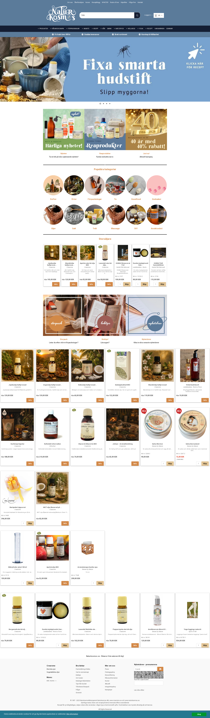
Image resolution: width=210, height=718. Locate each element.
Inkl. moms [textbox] (50, 681)
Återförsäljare (79, 2)
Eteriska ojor (51, 669)
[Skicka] (160, 669)
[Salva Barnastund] (179, 411)
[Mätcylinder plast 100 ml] (17, 547)
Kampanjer (108, 690)
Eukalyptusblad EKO (122, 385)
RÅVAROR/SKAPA (58, 28)
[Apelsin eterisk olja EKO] (82, 246)
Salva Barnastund (192, 444)
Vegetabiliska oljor (53, 672)
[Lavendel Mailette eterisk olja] (87, 610)
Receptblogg (96, 2)
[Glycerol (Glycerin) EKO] (74, 410)
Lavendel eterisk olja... (105, 264)
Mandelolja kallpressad (157, 385)
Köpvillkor (124, 2)
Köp (126, 284)
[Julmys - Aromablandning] (122, 424)
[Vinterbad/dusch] (192, 365)
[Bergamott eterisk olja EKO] (4, 595)
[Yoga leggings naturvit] (192, 610)
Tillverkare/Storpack (82, 687)
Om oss (70, 2)
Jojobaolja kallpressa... (52, 264)
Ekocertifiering (110, 675)
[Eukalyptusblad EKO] (109, 351)
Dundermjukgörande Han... (141, 264)
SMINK (109, 28)
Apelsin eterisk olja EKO (87, 264)
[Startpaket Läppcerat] (17, 488)
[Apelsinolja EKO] (39, 533)
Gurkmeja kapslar (17, 444)
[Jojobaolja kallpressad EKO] (47, 246)
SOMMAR (169, 28)
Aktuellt (107, 684)
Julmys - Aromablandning (123, 444)
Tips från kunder (81, 684)
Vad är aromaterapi (82, 672)
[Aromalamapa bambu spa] (87, 547)
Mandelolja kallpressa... (69, 264)
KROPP (95, 28)
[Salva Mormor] (144, 411)
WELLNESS (131, 28)
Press (107, 669)
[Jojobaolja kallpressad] (17, 365)
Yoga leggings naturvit (192, 629)
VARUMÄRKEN (159, 28)
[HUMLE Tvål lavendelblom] (158, 252)
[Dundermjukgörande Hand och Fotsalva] (140, 252)
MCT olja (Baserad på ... (52, 507)
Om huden (79, 678)
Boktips (78, 675)
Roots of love (114, 2)
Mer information (72, 714)
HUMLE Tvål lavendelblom (158, 264)
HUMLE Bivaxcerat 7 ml (123, 264)
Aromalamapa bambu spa (87, 567)
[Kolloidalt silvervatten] (52, 424)
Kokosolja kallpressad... (87, 385)
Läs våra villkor (139, 690)
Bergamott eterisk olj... (17, 629)
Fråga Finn (132, 2)
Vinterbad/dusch (192, 385)
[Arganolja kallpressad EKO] (39, 351)
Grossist (79, 693)
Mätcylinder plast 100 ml (17, 567)
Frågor (78, 690)
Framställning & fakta (83, 669)
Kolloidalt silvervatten (52, 444)
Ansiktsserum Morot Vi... (157, 629)
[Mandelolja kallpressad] (157, 365)
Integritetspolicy (110, 687)
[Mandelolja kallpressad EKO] (64, 246)
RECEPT (150, 28)
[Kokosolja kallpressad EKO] (74, 351)
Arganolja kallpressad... (52, 385)
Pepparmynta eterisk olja (122, 629)
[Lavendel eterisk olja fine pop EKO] (100, 246)
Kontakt (140, 2)
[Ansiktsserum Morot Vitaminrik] (157, 610)
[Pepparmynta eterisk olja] (122, 610)
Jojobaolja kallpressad (17, 385)
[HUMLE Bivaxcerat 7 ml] (123, 252)
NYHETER (105, 2)
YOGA (141, 28)
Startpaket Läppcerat (17, 507)
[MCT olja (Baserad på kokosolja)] (52, 488)
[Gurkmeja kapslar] (17, 424)
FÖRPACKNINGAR (73, 28)
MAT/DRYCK (120, 28)
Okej (199, 714)
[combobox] (52, 681)
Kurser (88, 2)
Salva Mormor (157, 444)
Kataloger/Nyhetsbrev (83, 681)
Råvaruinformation (111, 678)
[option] (51, 265)
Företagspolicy (110, 672)
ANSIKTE (86, 28)
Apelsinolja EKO (53, 567)
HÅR (103, 28)
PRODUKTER (43, 28)
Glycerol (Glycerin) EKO (87, 444)
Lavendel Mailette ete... (87, 629)
